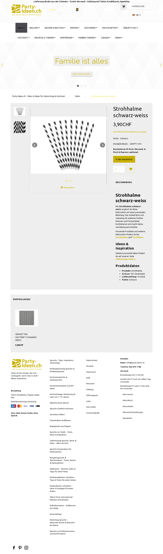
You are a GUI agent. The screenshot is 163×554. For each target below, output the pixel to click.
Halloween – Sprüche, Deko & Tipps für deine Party (62, 470)
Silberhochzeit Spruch (59, 403)
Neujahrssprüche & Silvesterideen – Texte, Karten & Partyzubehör (63, 460)
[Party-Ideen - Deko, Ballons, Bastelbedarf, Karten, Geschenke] (26, 9)
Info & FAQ (91, 407)
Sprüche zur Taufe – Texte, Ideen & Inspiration (61, 433)
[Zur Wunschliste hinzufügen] (131, 169)
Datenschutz (91, 360)
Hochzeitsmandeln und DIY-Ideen (62, 387)
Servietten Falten (57, 414)
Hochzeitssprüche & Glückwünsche (58, 378)
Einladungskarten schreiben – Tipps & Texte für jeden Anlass (63, 478)
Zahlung (89, 389)
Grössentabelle (92, 413)
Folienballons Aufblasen (60, 420)
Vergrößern (69, 187)
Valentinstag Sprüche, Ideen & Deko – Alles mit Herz (63, 442)
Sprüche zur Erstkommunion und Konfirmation (62, 532)
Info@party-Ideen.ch (135, 363)
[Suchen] (77, 9)
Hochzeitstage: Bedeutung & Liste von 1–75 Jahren (62, 395)
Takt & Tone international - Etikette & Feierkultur (62, 498)
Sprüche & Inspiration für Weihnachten (60, 450)
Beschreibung (124, 182)
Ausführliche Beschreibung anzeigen (130, 132)
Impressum (91, 372)
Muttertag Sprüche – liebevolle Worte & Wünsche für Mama (62, 522)
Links (88, 401)
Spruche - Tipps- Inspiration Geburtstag (62, 361)
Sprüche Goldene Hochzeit (61, 408)
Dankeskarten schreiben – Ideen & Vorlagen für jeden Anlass (61, 488)
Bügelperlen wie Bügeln (60, 426)
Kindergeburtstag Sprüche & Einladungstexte (62, 370)
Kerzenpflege (56, 514)
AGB (88, 378)
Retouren (90, 383)
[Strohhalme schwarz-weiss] (68, 145)
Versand (89, 366)
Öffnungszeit (92, 395)
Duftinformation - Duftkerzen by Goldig (63, 506)
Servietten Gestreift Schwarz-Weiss (26, 337)
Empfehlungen (21, 299)
